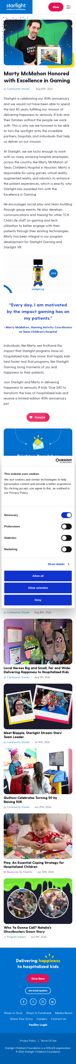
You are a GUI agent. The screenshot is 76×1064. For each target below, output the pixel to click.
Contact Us (58, 1019)
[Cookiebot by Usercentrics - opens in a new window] (55, 460)
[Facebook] (23, 1001)
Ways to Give (13, 1013)
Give (56, 7)
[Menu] (67, 7)
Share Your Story (21, 1019)
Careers (42, 1019)
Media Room (63, 1013)
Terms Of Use (48, 1040)
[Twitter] (33, 1001)
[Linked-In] (52, 1001)
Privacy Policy (28, 1040)
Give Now (38, 979)
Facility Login (38, 1025)
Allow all (38, 575)
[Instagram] (42, 1001)
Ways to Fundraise (38, 1013)
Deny (38, 599)
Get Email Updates (38, 990)
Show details (56, 564)
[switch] (66, 526)
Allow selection (38, 587)
